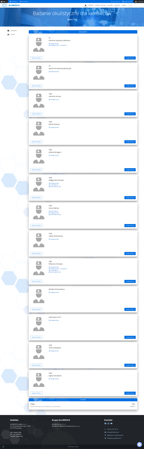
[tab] (86, 5)
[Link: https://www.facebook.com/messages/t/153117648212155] (139, 444)
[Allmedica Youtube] (111, 423)
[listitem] (15, 31)
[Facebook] (105, 423)
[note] (83, 406)
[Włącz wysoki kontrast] (2, 1)
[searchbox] (135, 5)
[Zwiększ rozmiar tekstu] (4, 2)
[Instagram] (108, 423)
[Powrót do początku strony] (3, 447)
